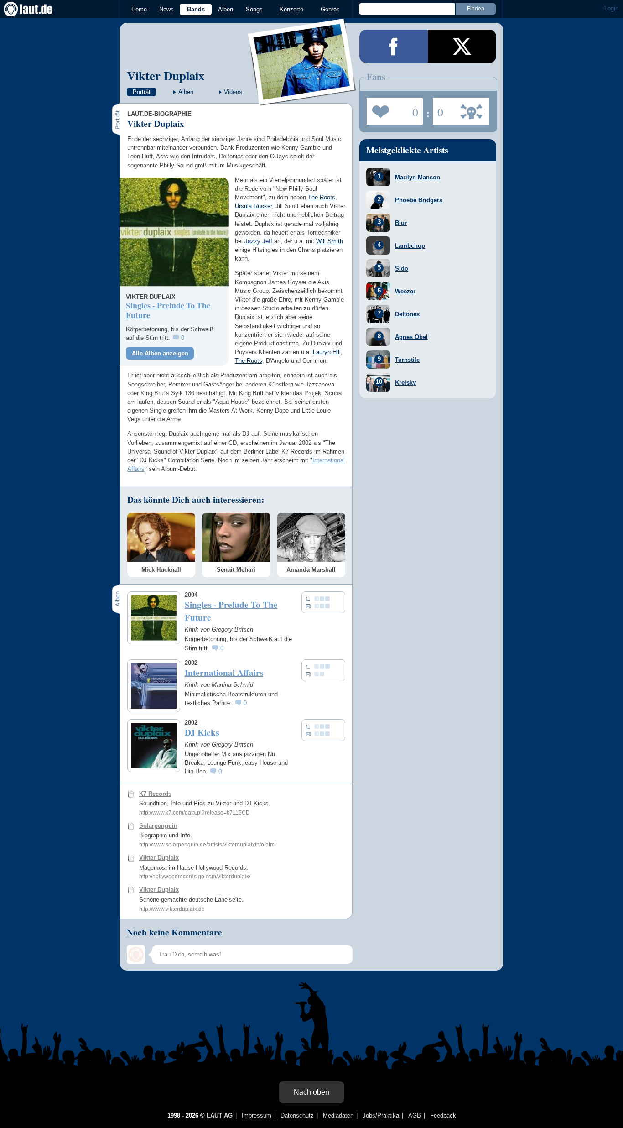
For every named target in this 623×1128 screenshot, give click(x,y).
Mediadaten (338, 1115)
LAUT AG (220, 1115)
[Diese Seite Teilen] (393, 46)
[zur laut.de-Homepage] (36, 9)
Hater (438, 109)
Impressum (256, 1115)
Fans (392, 109)
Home (139, 9)
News (166, 9)
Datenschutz (297, 1115)
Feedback (443, 1115)
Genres (330, 9)
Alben (225, 9)
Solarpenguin (158, 825)
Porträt (142, 92)
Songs (254, 9)
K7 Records (155, 793)
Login (611, 8)
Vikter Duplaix (165, 75)
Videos (233, 92)
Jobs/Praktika (381, 1115)
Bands (196, 9)
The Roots (321, 197)
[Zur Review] (174, 232)
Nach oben (311, 1092)
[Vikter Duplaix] (302, 99)
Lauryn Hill (327, 352)
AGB (414, 1115)
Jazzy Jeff (258, 241)
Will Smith (329, 241)
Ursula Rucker (253, 206)
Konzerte (291, 9)
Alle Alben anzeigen (160, 353)
